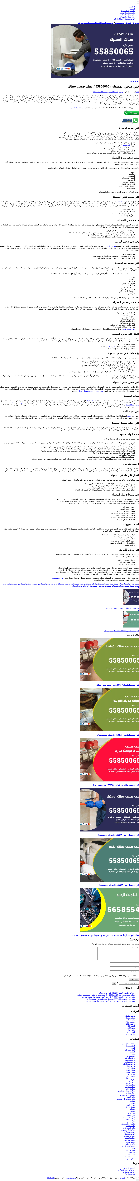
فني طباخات (130, 1119)
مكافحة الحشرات (109, 246)
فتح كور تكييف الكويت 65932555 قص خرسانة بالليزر (116, 993)
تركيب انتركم (130, 1058)
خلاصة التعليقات (129, 1172)
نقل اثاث (132, 1152)
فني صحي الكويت (128, 329)
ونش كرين (131, 1158)
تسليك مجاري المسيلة (131, 584)
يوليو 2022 (131, 1028)
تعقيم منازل (99, 391)
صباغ (133, 1103)
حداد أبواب (131, 1080)
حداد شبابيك (130, 1089)
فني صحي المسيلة (47, 584)
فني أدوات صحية (58, 578)
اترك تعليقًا (97, 92)
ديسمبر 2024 (130, 1016)
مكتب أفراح (130, 1144)
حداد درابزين (130, 1083)
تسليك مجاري (91, 400)
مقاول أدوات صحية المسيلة (82, 586)
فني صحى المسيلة (80, 584)
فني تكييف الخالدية (128, 11)
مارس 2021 (130, 1034)
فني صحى (111, 346)
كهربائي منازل (130, 1134)
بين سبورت (131, 1056)
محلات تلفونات (129, 1136)
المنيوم (132, 1052)
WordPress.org (130, 1174)
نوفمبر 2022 (130, 1024)
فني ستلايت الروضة (127, 13)
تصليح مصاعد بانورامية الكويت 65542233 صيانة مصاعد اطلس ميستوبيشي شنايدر (106, 995)
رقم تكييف (131, 1097)
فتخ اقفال (131, 1111)
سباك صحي (120, 201)
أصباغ (133, 1048)
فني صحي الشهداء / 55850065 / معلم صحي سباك (117, 685)
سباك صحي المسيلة (106, 584)
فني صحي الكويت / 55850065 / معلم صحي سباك (118, 735)
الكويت (122, 1178)
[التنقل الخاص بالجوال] (138, 1)
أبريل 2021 (131, 1032)
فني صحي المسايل (78, 107)
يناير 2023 (131, 1020)
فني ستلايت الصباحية (127, 15)
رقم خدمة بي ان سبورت (126, 1099)
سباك (80, 391)
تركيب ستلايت (129, 1062)
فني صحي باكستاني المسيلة (30, 584)
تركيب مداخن (130, 1066)
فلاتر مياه (21, 403)
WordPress (51, 1178)
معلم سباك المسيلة (113, 586)
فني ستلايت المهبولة (127, 17)
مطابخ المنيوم (130, 1138)
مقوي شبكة (130, 1142)
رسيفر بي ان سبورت (127, 1095)
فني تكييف (131, 1113)
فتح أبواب (131, 1109)
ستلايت (132, 1101)
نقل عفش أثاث (129, 1156)
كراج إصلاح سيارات (128, 1130)
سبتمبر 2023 (130, 1018)
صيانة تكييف (130, 1105)
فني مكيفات (130, 1126)
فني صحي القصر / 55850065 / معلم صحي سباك (118, 885)
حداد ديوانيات (130, 1087)
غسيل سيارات (130, 1107)
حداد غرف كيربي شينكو (126, 1091)
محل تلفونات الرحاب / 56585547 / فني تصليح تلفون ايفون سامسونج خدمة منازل (104, 935)
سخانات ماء (130, 405)
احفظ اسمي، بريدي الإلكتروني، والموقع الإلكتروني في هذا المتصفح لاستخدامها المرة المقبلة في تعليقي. (99, 975)
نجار (133, 1148)
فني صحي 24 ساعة (60, 584)
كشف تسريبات (124, 586)
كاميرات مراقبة (129, 1128)
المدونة (132, 9)
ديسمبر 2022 (130, 1022)
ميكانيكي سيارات (128, 1146)
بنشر (133, 1054)
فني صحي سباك (129, 1117)
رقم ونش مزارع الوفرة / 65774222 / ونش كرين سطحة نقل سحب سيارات (108, 997)
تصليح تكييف (130, 1068)
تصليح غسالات (130, 1072)
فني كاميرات (130, 1122)
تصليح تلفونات (130, 1070)
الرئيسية (132, 7)
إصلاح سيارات (130, 1050)
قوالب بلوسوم (71, 1178)
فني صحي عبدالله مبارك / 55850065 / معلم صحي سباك (115, 785)
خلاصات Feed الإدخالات (126, 1170)
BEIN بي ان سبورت (127, 1044)
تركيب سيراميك (129, 1064)
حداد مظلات (130, 1093)
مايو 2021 (131, 1030)
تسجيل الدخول (129, 1168)
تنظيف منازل (88, 391)
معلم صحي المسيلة (99, 586)
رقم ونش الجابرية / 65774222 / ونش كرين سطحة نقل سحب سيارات (110, 1001)
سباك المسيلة (118, 584)
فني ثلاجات (131, 1115)
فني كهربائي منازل (128, 1124)
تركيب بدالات (130, 1060)
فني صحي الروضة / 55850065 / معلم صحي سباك (118, 835)
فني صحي (126, 145)
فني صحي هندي (15, 584)
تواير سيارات (130, 1078)
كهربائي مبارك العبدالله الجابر (124, 19)
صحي (129, 416)
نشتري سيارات (129, 1150)
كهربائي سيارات (129, 1132)
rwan (137, 92)
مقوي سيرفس (129, 1140)
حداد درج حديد (130, 1085)
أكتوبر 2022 (131, 1026)
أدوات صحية (134, 81)
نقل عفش (131, 1154)
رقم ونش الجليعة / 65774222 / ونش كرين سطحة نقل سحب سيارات (110, 999)
